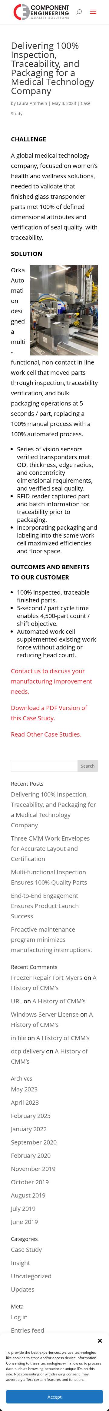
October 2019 (30, 1182)
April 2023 (25, 1102)
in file (18, 1038)
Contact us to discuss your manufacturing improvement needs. (51, 681)
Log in (19, 1317)
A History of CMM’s (59, 1001)
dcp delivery (28, 1051)
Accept (54, 1397)
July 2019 (23, 1208)
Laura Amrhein (32, 103)
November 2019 (33, 1169)
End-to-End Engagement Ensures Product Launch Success (45, 906)
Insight (20, 1263)
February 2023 (31, 1116)
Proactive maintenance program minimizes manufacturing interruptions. (51, 939)
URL (16, 1001)
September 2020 (34, 1142)
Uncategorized (31, 1276)
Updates (23, 1289)
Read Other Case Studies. (46, 734)
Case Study (26, 1249)
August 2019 (28, 1195)
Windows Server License (45, 1014)
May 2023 (24, 1089)
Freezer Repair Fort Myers (46, 978)
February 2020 (31, 1155)
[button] (100, 1341)
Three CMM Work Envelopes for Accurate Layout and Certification (50, 848)
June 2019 (24, 1222)
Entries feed (27, 1330)
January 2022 (29, 1129)
